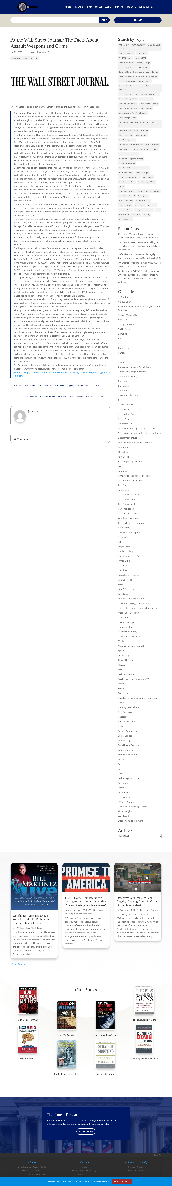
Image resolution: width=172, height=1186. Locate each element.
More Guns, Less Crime (127, 182)
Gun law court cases (127, 513)
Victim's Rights (125, 811)
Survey (121, 764)
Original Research (126, 660)
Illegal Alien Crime (125, 149)
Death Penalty (145, 104)
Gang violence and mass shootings (134, 475)
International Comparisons (128, 154)
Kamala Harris (125, 579)
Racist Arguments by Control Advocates (137, 697)
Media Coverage (126, 622)
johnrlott (72, 910)
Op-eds (98, 7)
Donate (131, 7)
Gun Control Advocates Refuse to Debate (133, 130)
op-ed (27, 52)
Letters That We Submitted (131, 598)
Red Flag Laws (143, 196)
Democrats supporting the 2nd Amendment (139, 433)
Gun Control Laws (126, 499)
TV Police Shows (126, 801)
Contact (120, 7)
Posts (68, 7)
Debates (155, 104)
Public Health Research (127, 196)
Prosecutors (124, 688)
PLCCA (121, 664)
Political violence (126, 674)
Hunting (122, 537)
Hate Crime (123, 527)
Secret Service (125, 735)
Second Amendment (128, 731)
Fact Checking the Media (127, 118)
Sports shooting (125, 749)
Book (120, 338)
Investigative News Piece (130, 556)
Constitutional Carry (146, 99)
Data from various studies (128, 104)
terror (121, 787)
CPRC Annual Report (128, 395)
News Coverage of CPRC (146, 182)
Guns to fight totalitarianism (131, 523)
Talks (158, 210)
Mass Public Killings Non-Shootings (131, 158)
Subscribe (144, 7)
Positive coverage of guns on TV (133, 678)
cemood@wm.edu (135, 1170)
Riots (120, 726)
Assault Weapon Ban (41, 52)
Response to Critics (127, 721)
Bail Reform (124, 329)
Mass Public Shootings (127, 163)
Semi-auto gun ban (127, 740)
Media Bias (123, 617)
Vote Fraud (123, 816)
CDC (120, 357)
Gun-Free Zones (141, 135)
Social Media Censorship (130, 745)
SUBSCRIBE (86, 1131)
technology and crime (128, 778)
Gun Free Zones (126, 508)
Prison (121, 683)
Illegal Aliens (124, 546)
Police (121, 669)
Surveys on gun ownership (144, 210)
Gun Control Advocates (129, 494)
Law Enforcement (126, 589)
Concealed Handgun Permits (132, 371)
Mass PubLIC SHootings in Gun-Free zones (134, 168)
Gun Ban (122, 485)
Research (79, 7)
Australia (122, 319)
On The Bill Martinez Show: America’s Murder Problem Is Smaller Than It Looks (31, 919)
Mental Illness (148, 177)
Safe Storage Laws (125, 205)
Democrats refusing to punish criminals (137, 428)
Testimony (146, 214)
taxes (120, 773)
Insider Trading (125, 551)
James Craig (124, 560)
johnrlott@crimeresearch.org (84, 1170)
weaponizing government (130, 820)
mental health (125, 627)
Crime (121, 400)
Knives (121, 584)
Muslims (122, 641)
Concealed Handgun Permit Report (135, 366)
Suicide (121, 759)
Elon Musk (123, 452)
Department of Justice (129, 437)
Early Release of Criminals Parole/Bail (136, 442)
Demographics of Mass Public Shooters (133, 113)
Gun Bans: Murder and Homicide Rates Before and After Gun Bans (138, 124)
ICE (119, 541)
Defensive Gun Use (127, 423)
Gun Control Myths (127, 504)
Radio (121, 702)
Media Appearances (126, 173)
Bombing (122, 333)
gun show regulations (128, 518)
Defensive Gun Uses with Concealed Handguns (135, 108)
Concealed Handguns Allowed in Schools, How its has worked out (137, 88)
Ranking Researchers (128, 707)
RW (17, 927)
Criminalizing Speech (128, 414)
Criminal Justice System (129, 409)
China (121, 362)
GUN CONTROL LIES (126, 135)
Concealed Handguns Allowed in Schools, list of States (138, 77)
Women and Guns (125, 219)
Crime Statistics (125, 404)
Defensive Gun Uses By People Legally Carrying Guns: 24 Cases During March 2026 (137, 901)
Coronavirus (124, 381)
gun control (123, 489)
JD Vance (122, 565)
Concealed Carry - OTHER (128, 99)
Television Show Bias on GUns (129, 214)
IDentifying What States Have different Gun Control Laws (139, 144)
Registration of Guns (126, 200)
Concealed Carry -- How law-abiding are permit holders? (138, 72)
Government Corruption (130, 480)
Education (123, 447)
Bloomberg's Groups (142, 63)
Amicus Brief (124, 301)
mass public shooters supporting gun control (139, 608)
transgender (124, 797)
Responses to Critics (143, 200)
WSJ (37, 58)
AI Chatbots (123, 297)
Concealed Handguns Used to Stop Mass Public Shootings (139, 94)
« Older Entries (17, 964)
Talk (120, 768)
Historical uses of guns (129, 532)
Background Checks (126, 63)
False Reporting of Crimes (130, 461)
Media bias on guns (142, 173)
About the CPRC (140, 58)
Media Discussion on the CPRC (129, 177)
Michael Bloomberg (127, 631)
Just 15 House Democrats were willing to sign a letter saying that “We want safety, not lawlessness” (139, 246)
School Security (140, 205)
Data (89, 7)
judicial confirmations (128, 574)
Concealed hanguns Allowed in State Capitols (135, 81)
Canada (121, 352)
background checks (127, 324)
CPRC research (142, 53)
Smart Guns (152, 205)
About (108, 7)
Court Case (123, 390)
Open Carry (123, 655)
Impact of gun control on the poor (146, 149)
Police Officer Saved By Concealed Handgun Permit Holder (139, 191)
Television (123, 783)
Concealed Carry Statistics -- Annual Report (134, 67)
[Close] (168, 1181)
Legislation (123, 593)
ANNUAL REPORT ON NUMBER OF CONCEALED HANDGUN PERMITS (139, 47)
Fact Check (123, 456)
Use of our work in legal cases (132, 806)
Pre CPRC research (125, 58)
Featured (122, 470)
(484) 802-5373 (84, 1174)
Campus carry (125, 348)
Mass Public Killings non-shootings (134, 603)
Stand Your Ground (125, 210)
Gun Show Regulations (127, 140)
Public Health (124, 693)
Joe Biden (122, 570)
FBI (119, 466)
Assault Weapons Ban (19, 58)
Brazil (121, 343)
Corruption (123, 385)
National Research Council (131, 645)
